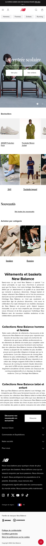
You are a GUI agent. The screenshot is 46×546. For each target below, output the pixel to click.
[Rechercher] (36, 10)
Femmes (18, 17)
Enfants (29, 17)
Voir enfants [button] (31, 73)
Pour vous (6, 448)
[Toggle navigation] (3, 9)
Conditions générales (10, 534)
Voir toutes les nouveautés (24, 212)
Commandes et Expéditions (13, 434)
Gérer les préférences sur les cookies (16, 537)
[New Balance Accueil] (23, 9)
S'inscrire (33, 418)
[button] (8, 10)
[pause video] (42, 104)
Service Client (7, 428)
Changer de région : (8, 505)
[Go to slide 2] (23, 4)
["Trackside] (30, 128)
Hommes (6, 17)
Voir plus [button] (14, 73)
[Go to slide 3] (24, 4)
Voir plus (37, 2)
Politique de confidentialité (11, 530)
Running (40, 17)
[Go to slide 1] (21, 4)
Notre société (7, 441)
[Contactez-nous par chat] (41, 542)
